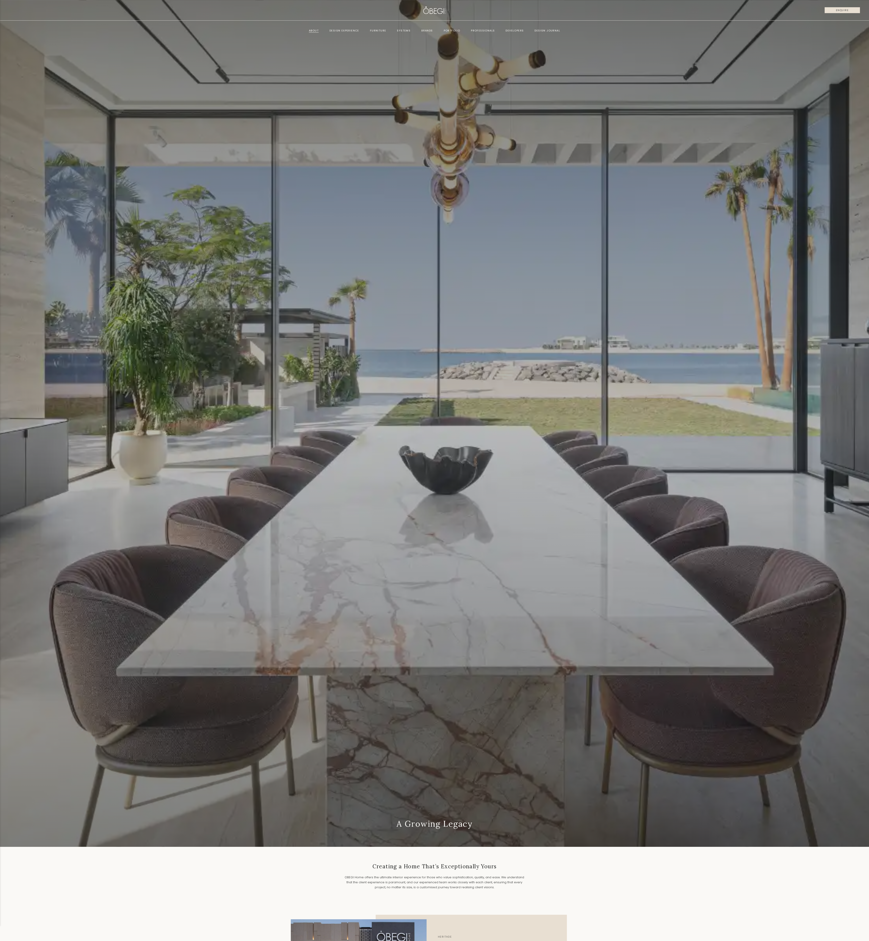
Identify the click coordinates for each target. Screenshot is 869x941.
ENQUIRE (842, 10)
